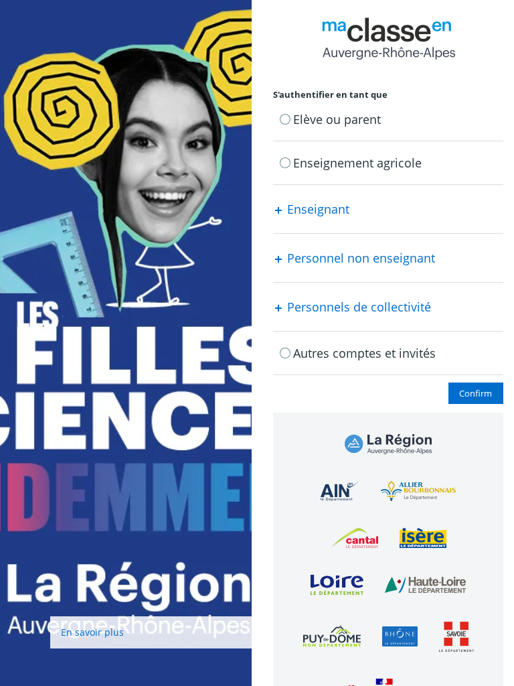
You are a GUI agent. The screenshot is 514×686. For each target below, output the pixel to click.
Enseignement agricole (357, 163)
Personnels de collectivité (357, 307)
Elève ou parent (337, 119)
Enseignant (316, 209)
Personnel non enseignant (359, 258)
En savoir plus (92, 632)
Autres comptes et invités (364, 353)
